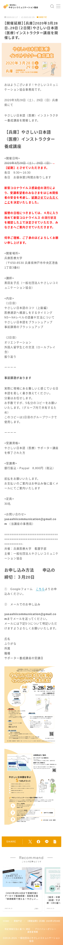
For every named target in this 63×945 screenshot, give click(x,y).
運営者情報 (32, 932)
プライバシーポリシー (45, 929)
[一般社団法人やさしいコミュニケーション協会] (21, 6)
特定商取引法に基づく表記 (17, 929)
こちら (40, 589)
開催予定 (43, 17)
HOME (6, 921)
